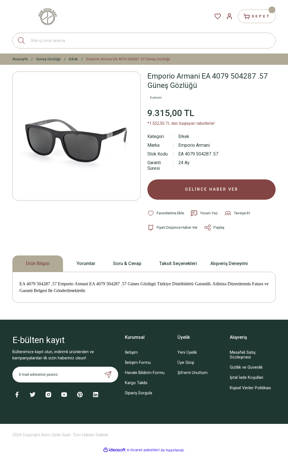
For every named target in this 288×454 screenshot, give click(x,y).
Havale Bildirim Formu (145, 372)
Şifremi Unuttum (192, 372)
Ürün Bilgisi (38, 263)
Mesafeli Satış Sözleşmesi (242, 355)
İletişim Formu (138, 362)
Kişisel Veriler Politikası (250, 388)
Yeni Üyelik (187, 352)
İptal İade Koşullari (246, 377)
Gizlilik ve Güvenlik (246, 367)
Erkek (183, 136)
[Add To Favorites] (165, 213)
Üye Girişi (185, 362)
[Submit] (108, 374)
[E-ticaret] (143, 450)
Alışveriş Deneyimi (229, 263)
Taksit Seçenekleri (178, 263)
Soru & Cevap (127, 263)
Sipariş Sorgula (138, 393)
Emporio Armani (194, 145)
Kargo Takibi (136, 382)
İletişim (131, 352)
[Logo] (47, 16)
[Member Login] (229, 16)
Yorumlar (85, 263)
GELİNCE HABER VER (211, 189)
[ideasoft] (114, 450)
